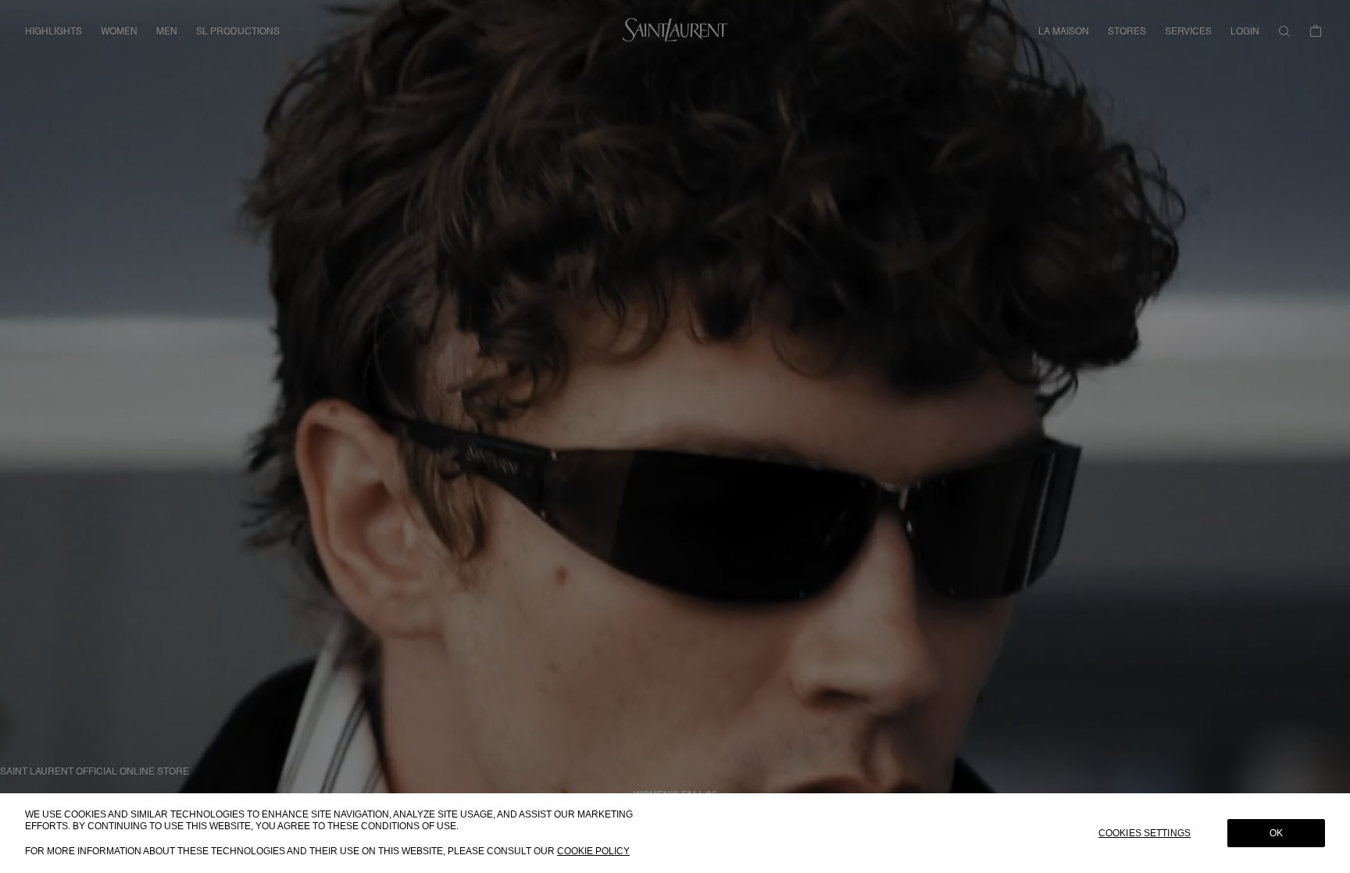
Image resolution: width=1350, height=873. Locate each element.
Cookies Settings (1144, 833)
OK (1276, 833)
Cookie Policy (593, 850)
